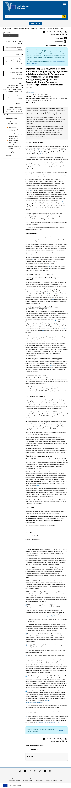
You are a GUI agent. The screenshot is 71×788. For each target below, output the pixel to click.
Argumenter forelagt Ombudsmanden (12, 124)
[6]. (62, 201)
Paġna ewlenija (7, 28)
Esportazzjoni (39, 32)
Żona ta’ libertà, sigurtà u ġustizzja (15, 73)
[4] (40, 153)
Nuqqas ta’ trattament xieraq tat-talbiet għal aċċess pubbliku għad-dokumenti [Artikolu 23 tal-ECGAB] (13, 60)
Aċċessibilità (38, 778)
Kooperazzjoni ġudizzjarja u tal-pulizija (14, 48)
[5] (30, 190)
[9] (26, 650)
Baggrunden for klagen (11, 118)
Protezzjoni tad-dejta (26, 778)
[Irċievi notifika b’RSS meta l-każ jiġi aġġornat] (66, 34)
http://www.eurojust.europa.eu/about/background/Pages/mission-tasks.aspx (45, 616)
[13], (43, 330)
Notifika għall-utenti (13, 778)
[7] (32, 259)
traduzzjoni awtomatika (59, 50)
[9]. (47, 293)
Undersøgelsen (9, 121)
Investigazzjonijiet (24, 28)
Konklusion (8, 155)
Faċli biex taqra (39, 780)
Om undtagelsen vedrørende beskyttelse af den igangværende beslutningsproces (15, 135)
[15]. (50, 364)
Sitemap (55, 780)
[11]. (55, 320)
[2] (38, 149)
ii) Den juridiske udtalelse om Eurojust (15, 151)
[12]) (64, 328)
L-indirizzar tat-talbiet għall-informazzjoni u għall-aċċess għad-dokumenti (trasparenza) (14, 109)
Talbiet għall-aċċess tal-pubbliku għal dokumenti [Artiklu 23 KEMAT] (14, 97)
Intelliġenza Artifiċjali (14, 780)
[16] (26, 716)
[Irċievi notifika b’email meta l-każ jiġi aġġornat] (63, 34)
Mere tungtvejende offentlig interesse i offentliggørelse (13, 142)
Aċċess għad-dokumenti (11, 35)
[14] (65, 335)
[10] (26, 655)
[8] (49, 266)
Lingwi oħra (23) (62, 45)
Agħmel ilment (35, 23)
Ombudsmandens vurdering (14, 146)
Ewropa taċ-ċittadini (16, 78)
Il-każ (30, 756)
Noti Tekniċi (47, 778)
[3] (41, 151)
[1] (57, 147)
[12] (26, 676)
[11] (26, 659)
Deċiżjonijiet (34, 28)
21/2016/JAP (32, 92)
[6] (26, 624)
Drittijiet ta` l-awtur (28, 780)
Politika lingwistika (57, 778)
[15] (26, 711)
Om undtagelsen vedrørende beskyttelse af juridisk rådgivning (15, 129)
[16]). (38, 484)
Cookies (48, 780)
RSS (61, 780)
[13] (26, 691)
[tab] (47, 757)
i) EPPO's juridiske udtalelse (15, 148)
